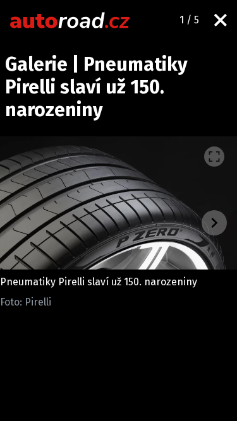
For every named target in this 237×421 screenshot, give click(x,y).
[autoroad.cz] (70, 20)
